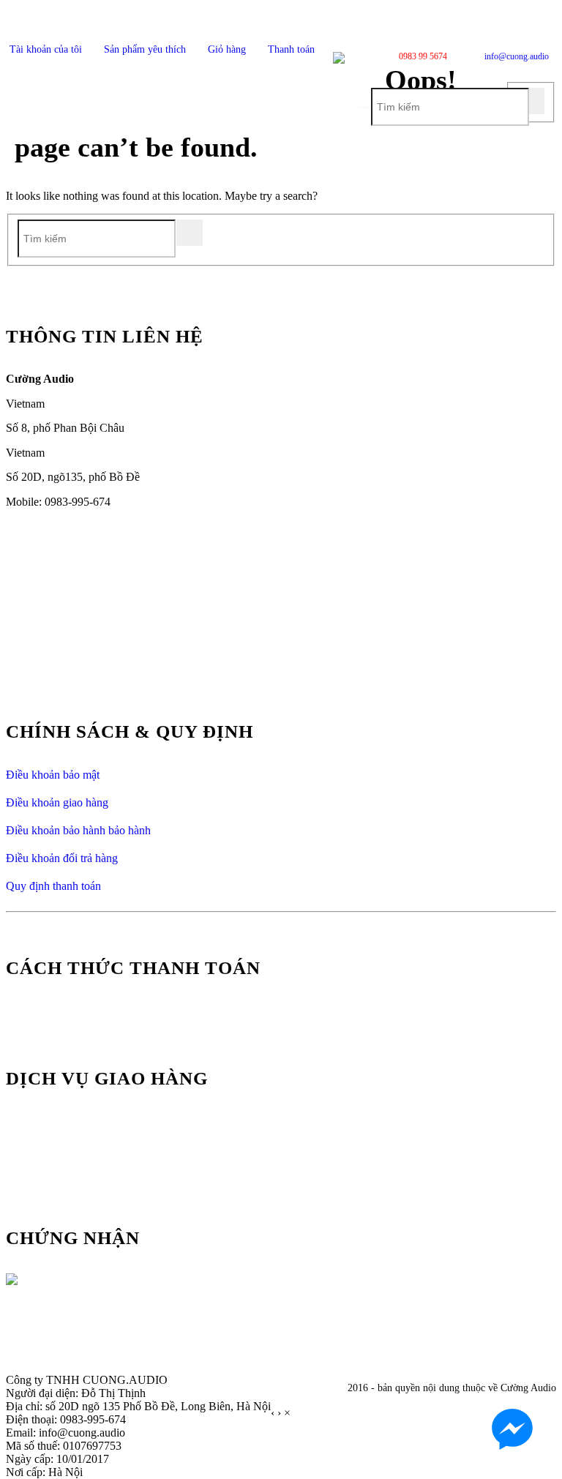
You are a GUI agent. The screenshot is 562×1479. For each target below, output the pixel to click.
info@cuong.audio (516, 56)
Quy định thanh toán (53, 886)
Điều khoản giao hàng (57, 802)
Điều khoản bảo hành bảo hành (78, 830)
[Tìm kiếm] (531, 101)
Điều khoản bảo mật (53, 774)
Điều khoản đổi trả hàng (62, 858)
